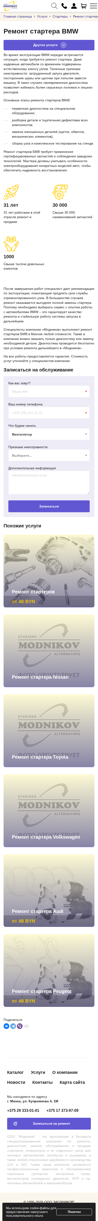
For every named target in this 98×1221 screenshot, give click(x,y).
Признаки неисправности (28, 447)
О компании (65, 1072)
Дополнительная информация (32, 468)
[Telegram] (13, 1026)
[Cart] (83, 6)
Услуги (38, 1072)
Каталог (15, 1072)
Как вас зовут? (19, 383)
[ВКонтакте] (6, 1026)
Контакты (42, 1082)
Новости (16, 1082)
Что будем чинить (22, 425)
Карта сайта (72, 1082)
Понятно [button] (74, 1212)
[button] (54, 6)
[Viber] (20, 1026)
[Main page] (10, 6)
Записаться (49, 506)
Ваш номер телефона (25, 404)
